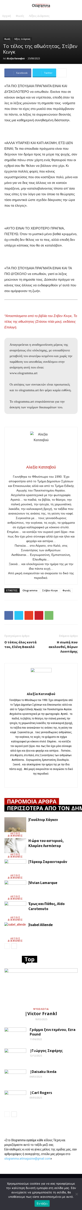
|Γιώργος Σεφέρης (46, 1050)
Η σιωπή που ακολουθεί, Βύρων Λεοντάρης (63, 646)
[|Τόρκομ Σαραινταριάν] (15, 866)
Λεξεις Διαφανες (15, 834)
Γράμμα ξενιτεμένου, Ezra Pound (52, 1032)
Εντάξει (42, 1203)
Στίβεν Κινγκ (50, 590)
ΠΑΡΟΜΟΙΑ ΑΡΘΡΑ (31, 801)
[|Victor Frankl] (41, 986)
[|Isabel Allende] (15, 929)
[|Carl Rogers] (15, 1098)
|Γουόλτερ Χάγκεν (43, 819)
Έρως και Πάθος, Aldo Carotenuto (46, 906)
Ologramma (30, 590)
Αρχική (6, 16)
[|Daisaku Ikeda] (15, 1077)
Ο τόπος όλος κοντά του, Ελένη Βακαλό (20, 644)
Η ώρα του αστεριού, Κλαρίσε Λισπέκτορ (46, 843)
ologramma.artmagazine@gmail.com (27, 1158)
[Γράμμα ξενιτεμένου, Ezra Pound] (15, 1035)
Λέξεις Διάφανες (39, 16)
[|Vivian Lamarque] (15, 887)
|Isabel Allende (40, 924)
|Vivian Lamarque (42, 882)
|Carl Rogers (41, 1092)
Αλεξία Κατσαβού (16, 58)
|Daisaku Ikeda (43, 1071)
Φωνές (20, 16)
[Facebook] (41, 781)
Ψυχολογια (41, 1009)
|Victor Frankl (41, 1013)
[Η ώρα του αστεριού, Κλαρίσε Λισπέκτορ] (15, 845)
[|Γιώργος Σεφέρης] (15, 1056)
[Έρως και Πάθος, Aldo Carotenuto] (15, 908)
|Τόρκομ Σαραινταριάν (47, 861)
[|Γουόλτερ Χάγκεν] (15, 824)
